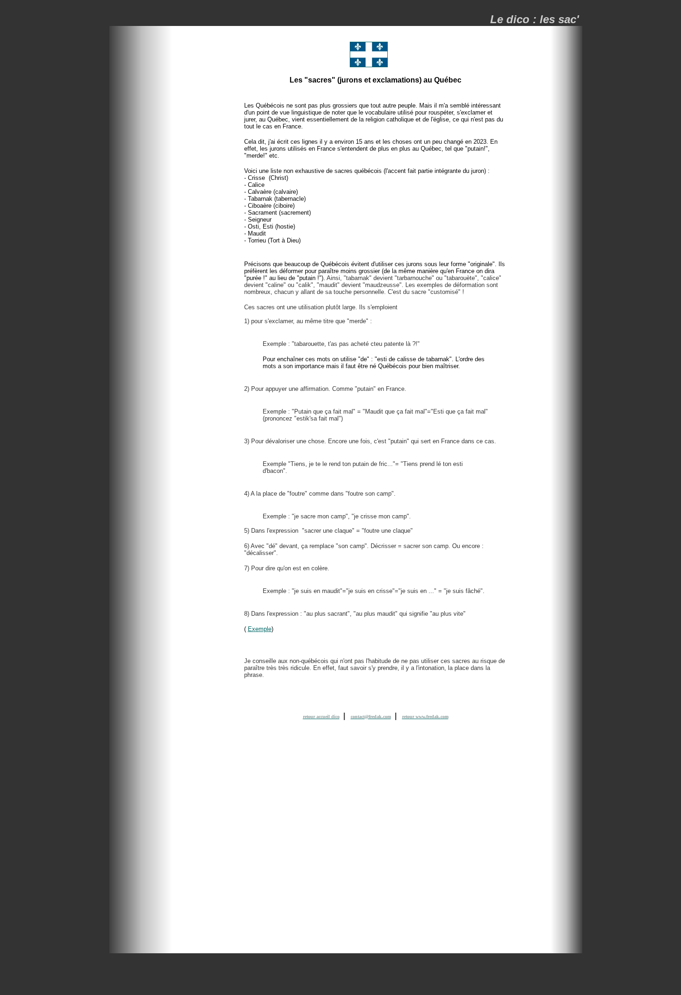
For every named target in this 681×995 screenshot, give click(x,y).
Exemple (259, 628)
